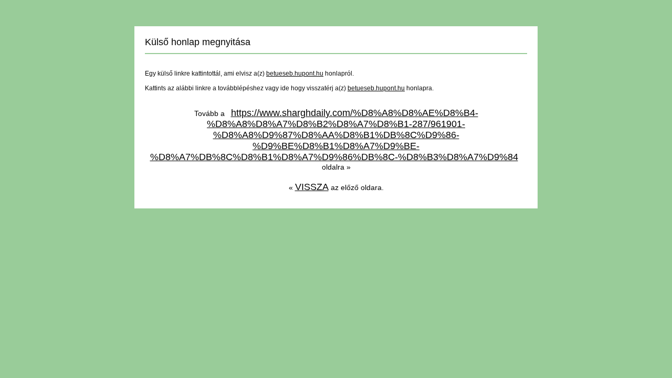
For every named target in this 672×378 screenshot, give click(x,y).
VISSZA (312, 187)
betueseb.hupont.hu (294, 73)
